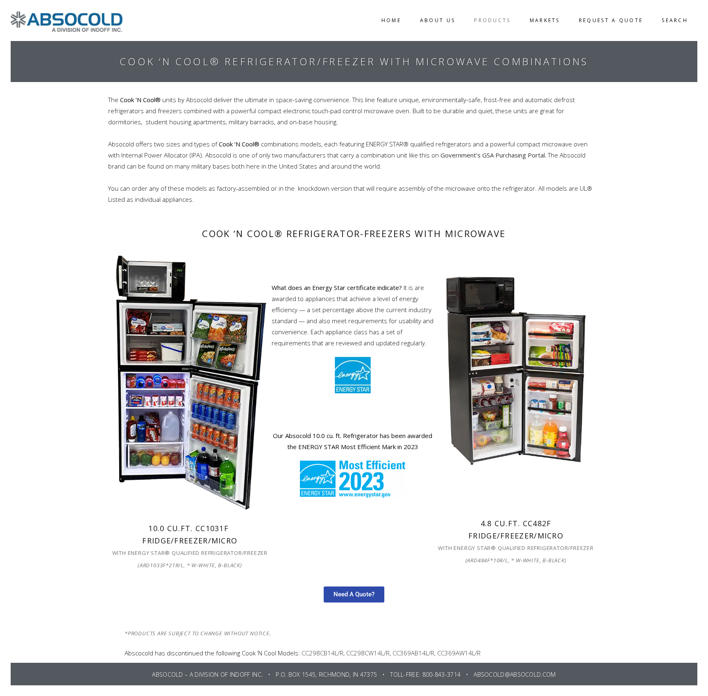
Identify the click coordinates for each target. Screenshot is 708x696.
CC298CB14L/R (322, 653)
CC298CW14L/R (368, 653)
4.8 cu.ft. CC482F (516, 523)
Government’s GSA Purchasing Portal (492, 155)
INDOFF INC (245, 674)
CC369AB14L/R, (414, 653)
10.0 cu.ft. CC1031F (189, 528)
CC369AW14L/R (459, 653)
